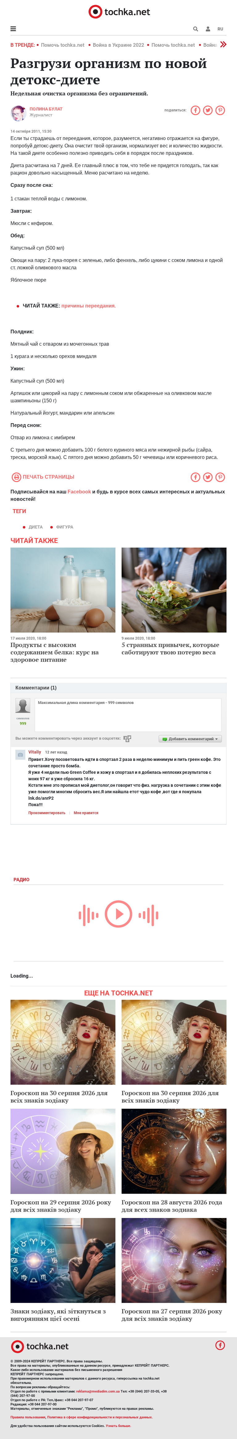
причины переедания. (88, 305)
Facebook (79, 491)
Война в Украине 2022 (118, 45)
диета (36, 527)
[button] (208, 29)
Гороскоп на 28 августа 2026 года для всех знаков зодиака (172, 1206)
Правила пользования (27, 1417)
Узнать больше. (118, 1426)
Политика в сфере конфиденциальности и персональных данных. (100, 1417)
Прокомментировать (46, 813)
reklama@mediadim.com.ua (98, 1391)
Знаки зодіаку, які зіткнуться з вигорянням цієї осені (58, 1315)
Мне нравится (86, 813)
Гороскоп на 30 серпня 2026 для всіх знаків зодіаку (59, 1096)
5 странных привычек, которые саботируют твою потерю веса (170, 648)
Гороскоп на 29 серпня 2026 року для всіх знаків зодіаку (60, 1206)
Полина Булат (46, 109)
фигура (64, 527)
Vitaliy (34, 752)
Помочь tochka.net (63, 45)
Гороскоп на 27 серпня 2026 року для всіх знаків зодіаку (172, 1315)
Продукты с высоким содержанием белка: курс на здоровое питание (54, 652)
